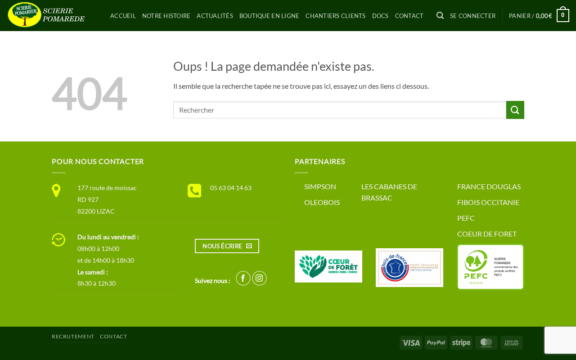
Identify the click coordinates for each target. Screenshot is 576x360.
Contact (409, 15)
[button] (440, 15)
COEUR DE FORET (487, 233)
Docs (380, 15)
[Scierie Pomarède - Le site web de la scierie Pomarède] (52, 15)
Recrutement (73, 336)
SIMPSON (320, 186)
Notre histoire (166, 15)
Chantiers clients (335, 15)
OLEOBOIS (322, 202)
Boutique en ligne (269, 15)
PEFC (466, 218)
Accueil (123, 15)
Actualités (215, 15)
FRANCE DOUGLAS (489, 186)
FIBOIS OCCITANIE (488, 202)
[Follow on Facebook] (243, 278)
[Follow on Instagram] (259, 278)
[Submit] (515, 109)
